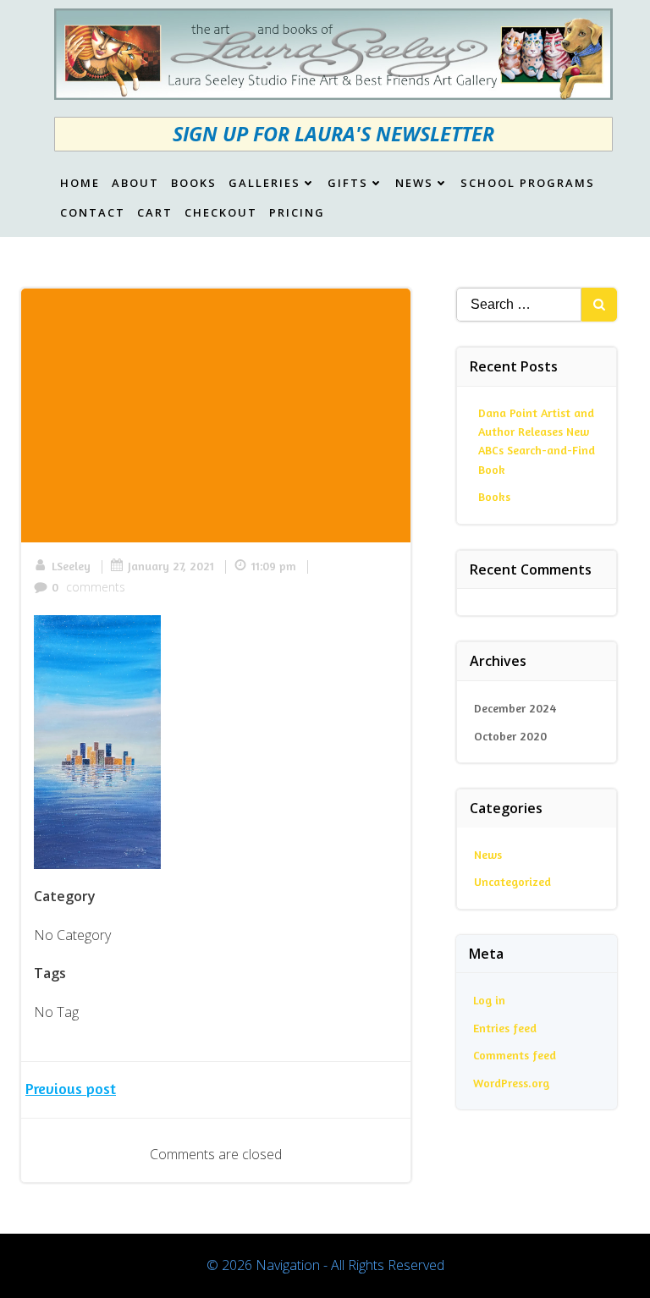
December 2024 (515, 708)
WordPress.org (511, 1082)
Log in (489, 1000)
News (414, 183)
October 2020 (510, 736)
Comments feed (514, 1055)
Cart (155, 213)
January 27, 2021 (171, 565)
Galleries (264, 183)
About (135, 183)
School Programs (527, 183)
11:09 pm (273, 565)
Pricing (297, 213)
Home (80, 183)
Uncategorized (512, 881)
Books (194, 183)
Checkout (221, 213)
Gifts (348, 183)
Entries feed (505, 1027)
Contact (92, 213)
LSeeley (71, 565)
